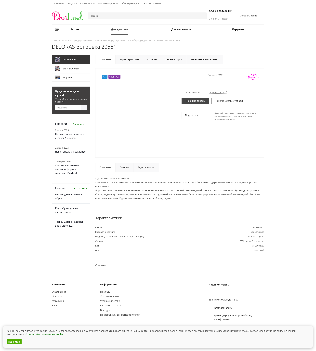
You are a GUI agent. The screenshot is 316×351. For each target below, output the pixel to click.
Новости (57, 296)
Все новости (79, 124)
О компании (59, 291)
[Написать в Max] (219, 293)
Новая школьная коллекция (70, 151)
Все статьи (80, 188)
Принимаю (14, 341)
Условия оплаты (109, 296)
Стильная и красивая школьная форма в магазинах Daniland (67, 169)
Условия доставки (110, 300)
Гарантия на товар (111, 305)
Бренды (105, 310)
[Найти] (203, 16)
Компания (58, 284)
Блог (54, 305)
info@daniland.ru (223, 307)
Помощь (105, 291)
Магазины (58, 300)
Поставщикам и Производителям (120, 314)
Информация (108, 284)
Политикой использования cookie (44, 334)
